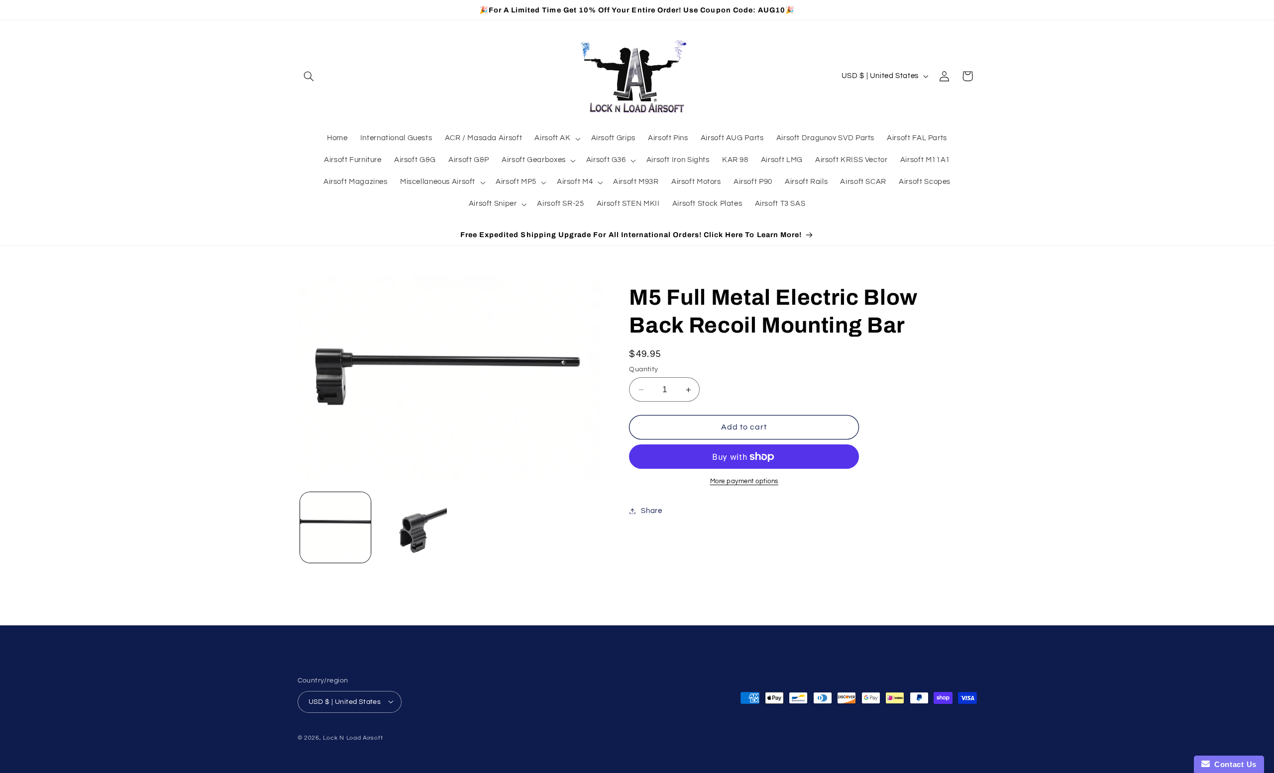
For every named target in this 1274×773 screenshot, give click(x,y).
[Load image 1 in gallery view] (335, 527)
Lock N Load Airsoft (353, 737)
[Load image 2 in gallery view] (411, 527)
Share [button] (651, 511)
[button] (309, 76)
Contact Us (1233, 764)
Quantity (643, 369)
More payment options (744, 481)
